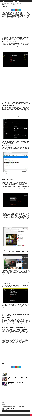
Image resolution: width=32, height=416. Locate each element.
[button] (3, 1)
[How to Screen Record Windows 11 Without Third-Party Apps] (4, 374)
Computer (5, 3)
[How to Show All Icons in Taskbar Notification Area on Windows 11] (4, 384)
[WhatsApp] (18, 10)
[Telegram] (20, 10)
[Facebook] (12, 10)
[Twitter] (14, 10)
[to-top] (31, 414)
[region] (16, 29)
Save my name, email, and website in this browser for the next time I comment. (13, 406)
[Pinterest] (16, 10)
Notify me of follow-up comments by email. (8, 408)
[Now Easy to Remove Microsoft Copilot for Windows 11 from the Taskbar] (4, 379)
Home (2, 3)
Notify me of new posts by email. (7, 409)
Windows (8, 3)
